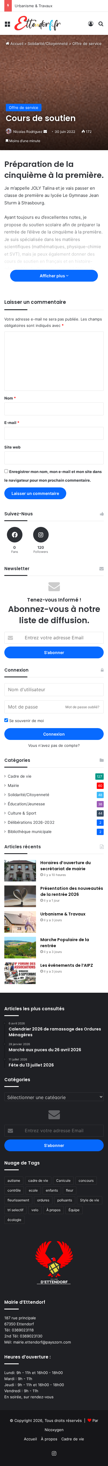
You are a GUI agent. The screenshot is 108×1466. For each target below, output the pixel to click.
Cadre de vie (19, 776)
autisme (13, 1180)
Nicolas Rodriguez (28, 131)
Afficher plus (53, 275)
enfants (52, 1190)
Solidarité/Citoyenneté (48, 43)
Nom (10, 398)
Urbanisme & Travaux (33, 5)
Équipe (74, 1210)
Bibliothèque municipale (30, 831)
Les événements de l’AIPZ (66, 965)
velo (34, 1210)
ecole (33, 1190)
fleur (69, 1190)
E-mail (11, 422)
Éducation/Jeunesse (26, 804)
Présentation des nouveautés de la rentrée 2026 (71, 891)
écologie (14, 1220)
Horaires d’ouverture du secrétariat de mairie (65, 866)
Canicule (63, 1180)
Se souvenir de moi (26, 720)
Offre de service (87, 43)
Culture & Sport (22, 813)
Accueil (16, 43)
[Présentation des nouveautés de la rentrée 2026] (20, 896)
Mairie (13, 785)
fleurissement (18, 1200)
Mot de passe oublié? (82, 707)
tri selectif (15, 1210)
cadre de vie (38, 1180)
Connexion (54, 734)
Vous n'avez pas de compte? (54, 745)
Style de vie (89, 1200)
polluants (64, 1200)
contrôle (14, 1190)
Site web (12, 447)
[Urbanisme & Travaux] (20, 922)
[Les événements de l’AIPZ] (20, 973)
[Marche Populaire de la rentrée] (20, 947)
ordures (43, 1200)
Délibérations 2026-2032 (31, 822)
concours (86, 1180)
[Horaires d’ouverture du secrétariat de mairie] (20, 870)
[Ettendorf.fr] (37, 23)
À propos (53, 1210)
